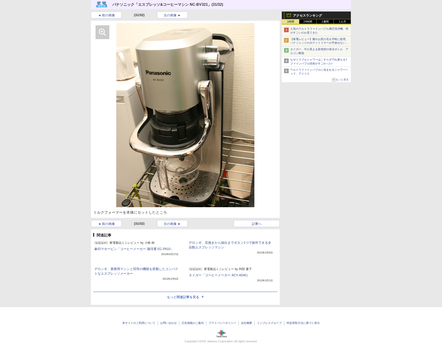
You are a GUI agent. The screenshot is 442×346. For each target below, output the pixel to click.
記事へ (257, 224)
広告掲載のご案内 (193, 323)
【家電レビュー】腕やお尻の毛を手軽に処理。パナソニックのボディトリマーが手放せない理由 (319, 43)
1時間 (290, 21)
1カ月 (342, 21)
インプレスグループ (269, 323)
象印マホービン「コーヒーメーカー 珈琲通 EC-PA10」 (134, 249)
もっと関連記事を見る (183, 297)
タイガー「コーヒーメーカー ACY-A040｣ (218, 275)
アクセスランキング (307, 15)
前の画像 (108, 15)
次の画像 (170, 15)
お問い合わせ (168, 323)
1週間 (325, 21)
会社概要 (246, 323)
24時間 (307, 21)
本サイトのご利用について (138, 323)
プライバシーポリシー (222, 323)
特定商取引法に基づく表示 (303, 323)
